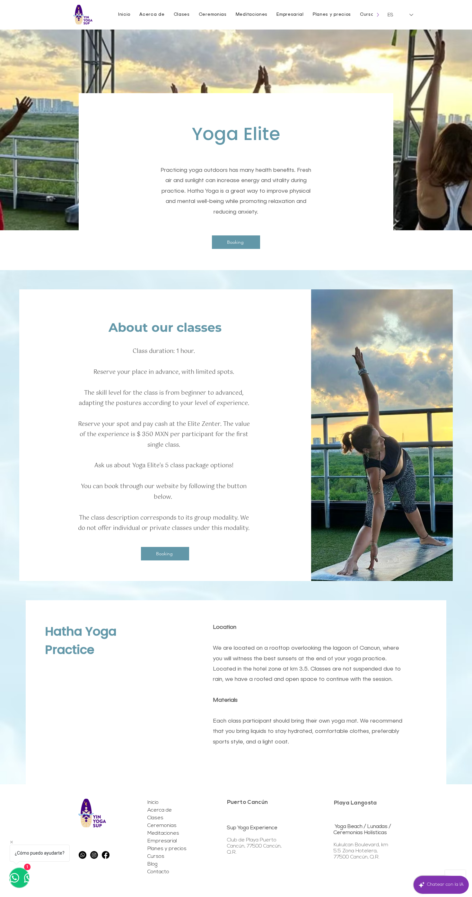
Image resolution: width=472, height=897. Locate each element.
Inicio (153, 802)
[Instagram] (94, 855)
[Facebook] (105, 855)
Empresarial (162, 841)
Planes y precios (166, 848)
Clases (155, 818)
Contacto (158, 872)
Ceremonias (162, 825)
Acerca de (159, 810)
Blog (152, 864)
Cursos (155, 856)
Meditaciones (163, 833)
